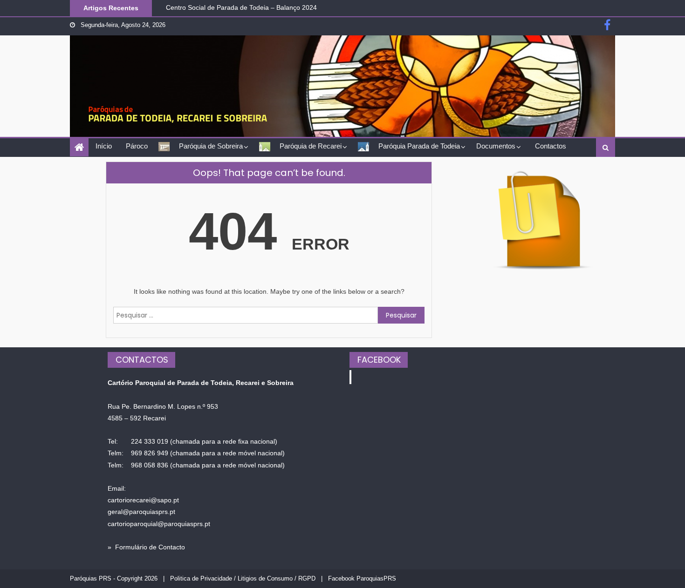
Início (104, 146)
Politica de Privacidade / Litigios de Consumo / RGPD (242, 578)
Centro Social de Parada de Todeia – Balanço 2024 (241, 6)
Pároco (137, 146)
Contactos (550, 146)
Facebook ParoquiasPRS (362, 578)
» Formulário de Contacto (146, 547)
